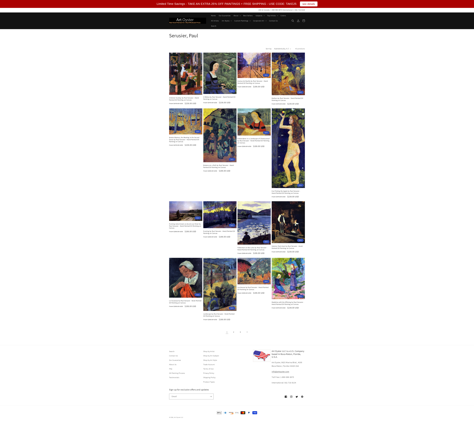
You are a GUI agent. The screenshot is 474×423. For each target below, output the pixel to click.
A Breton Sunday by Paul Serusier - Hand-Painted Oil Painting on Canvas (184, 99)
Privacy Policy (208, 373)
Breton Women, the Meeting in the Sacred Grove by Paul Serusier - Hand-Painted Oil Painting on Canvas (184, 140)
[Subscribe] (210, 396)
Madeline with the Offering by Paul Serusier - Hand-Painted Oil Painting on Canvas (288, 303)
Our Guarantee (175, 360)
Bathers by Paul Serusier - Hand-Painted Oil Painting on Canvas (287, 99)
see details (308, 4)
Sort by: (269, 49)
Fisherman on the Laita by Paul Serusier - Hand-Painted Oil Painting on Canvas (252, 249)
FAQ (170, 369)
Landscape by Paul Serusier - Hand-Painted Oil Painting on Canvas (219, 315)
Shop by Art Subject (211, 356)
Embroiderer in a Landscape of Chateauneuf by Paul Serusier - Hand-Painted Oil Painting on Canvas (253, 141)
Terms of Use (208, 369)
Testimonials (174, 377)
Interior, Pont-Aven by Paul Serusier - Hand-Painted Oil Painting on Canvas (287, 247)
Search (172, 351)
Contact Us (173, 356)
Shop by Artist (209, 351)
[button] (237, 15)
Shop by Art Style (210, 360)
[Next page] (247, 332)
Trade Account (209, 364)
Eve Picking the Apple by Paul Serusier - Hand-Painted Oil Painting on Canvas (286, 192)
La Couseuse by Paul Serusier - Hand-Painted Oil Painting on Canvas (185, 302)
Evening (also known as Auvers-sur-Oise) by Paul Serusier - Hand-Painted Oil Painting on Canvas (185, 226)
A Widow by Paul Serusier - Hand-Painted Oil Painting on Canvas (219, 98)
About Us (173, 364)
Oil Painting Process (177, 373)
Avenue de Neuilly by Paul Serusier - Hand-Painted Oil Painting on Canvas (252, 82)
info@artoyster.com (280, 371)
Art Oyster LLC (178, 417)
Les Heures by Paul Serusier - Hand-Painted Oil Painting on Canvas (252, 288)
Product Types (209, 382)
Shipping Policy (209, 377)
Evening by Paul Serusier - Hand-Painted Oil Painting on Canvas (219, 232)
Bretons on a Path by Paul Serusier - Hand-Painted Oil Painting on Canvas (218, 166)
